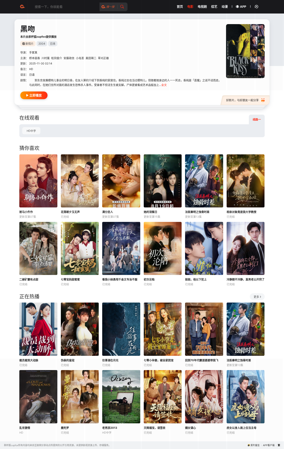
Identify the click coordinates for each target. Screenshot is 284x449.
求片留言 (255, 445)
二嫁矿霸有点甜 (28, 279)
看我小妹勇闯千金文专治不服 (119, 279)
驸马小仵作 (26, 211)
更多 (256, 296)
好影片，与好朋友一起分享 (242, 100)
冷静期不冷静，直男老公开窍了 (245, 279)
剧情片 (30, 43)
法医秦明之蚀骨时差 (197, 211)
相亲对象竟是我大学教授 (241, 211)
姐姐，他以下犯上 (196, 279)
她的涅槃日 (150, 211)
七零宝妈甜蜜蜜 (70, 279)
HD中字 (31, 130)
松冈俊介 (56, 58)
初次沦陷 (149, 279)
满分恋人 (107, 211)
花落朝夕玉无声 (70, 211)
